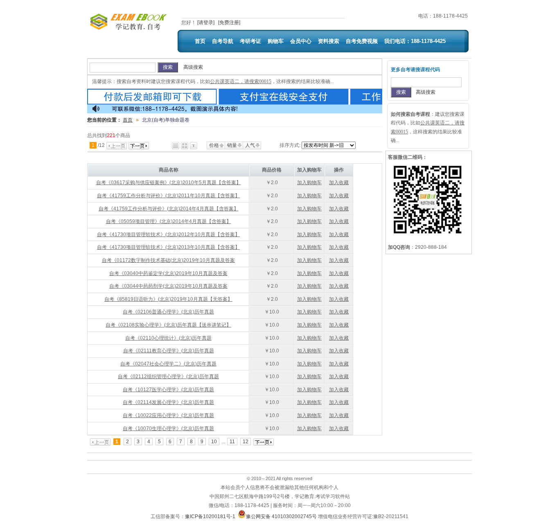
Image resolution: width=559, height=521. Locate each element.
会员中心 (300, 41)
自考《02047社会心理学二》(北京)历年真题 (168, 364)
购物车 (276, 41)
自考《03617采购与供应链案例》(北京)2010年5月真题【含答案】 (168, 182)
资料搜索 (328, 41)
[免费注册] (229, 22)
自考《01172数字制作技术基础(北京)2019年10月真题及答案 (168, 260)
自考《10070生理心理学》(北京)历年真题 (168, 428)
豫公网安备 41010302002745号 (281, 516)
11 (232, 441)
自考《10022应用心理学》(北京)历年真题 (168, 415)
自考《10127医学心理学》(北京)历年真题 (168, 389)
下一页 (138, 145)
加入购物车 (309, 182)
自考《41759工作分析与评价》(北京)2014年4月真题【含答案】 (169, 209)
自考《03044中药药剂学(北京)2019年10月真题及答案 (168, 286)
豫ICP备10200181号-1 (210, 516)
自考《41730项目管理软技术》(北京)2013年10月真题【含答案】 (168, 247)
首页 (200, 41)
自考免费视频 (362, 41)
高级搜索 (193, 67)
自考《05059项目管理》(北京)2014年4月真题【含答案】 (168, 221)
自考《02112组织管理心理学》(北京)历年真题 (168, 376)
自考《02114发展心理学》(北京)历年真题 (168, 402)
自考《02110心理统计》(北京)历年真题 (168, 338)
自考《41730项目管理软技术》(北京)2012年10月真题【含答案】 (168, 234)
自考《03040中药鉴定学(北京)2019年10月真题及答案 (168, 273)
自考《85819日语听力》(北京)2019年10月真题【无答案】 (168, 299)
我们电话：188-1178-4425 (415, 41)
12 (245, 441)
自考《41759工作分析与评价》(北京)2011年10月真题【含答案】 (168, 195)
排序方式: (290, 145)
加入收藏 (339, 182)
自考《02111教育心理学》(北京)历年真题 (168, 351)
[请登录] (205, 22)
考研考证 (250, 41)
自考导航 (222, 41)
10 (214, 441)
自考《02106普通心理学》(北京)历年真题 (168, 312)
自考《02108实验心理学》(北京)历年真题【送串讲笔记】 (168, 325)
